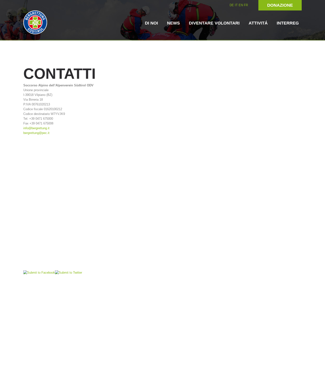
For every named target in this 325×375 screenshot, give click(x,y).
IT (236, 5)
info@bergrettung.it (36, 128)
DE (232, 5)
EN (241, 5)
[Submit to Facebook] (39, 272)
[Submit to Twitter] (68, 272)
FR (246, 5)
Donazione (280, 5)
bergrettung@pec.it (36, 133)
